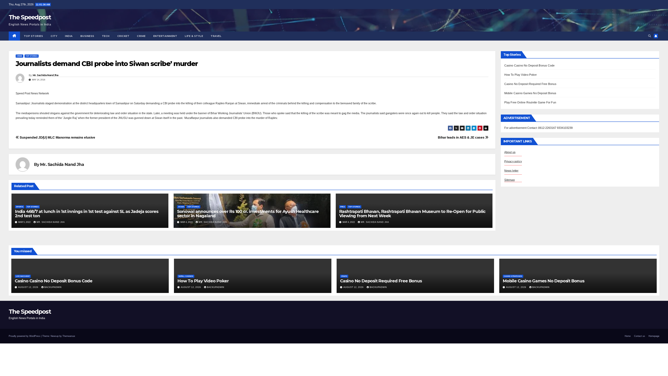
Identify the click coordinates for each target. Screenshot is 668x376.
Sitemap (509, 179)
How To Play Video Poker (520, 74)
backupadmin (53, 287)
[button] (649, 35)
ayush (181, 207)
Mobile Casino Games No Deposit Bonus (530, 93)
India (69, 36)
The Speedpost (30, 17)
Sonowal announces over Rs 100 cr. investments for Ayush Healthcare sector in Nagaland (248, 213)
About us (510, 152)
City (54, 36)
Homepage (654, 336)
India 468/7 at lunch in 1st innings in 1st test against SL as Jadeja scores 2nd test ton (86, 213)
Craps (344, 276)
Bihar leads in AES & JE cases (461, 137)
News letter (511, 170)
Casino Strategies (513, 276)
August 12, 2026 (28, 287)
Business (87, 36)
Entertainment (165, 36)
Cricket (123, 36)
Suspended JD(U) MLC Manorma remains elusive (57, 137)
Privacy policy (513, 161)
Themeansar (68, 336)
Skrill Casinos (185, 276)
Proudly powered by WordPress (25, 336)
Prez (342, 207)
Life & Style (194, 36)
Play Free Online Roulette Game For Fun (530, 102)
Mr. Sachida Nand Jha (45, 75)
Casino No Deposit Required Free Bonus (530, 84)
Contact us (639, 336)
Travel (216, 36)
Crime (141, 36)
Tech (106, 36)
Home (628, 336)
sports (19, 207)
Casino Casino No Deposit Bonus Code (529, 65)
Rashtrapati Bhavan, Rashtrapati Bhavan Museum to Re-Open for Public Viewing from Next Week (412, 213)
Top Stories (33, 36)
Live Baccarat (23, 276)
